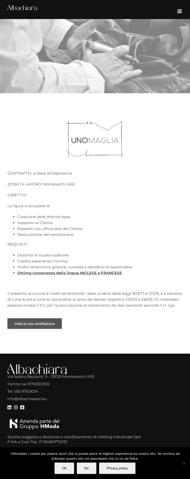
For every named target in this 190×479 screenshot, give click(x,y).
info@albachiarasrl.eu (27, 398)
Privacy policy (117, 468)
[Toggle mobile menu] (180, 11)
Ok (64, 468)
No (86, 468)
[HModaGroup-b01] (34, 420)
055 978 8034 (26, 391)
